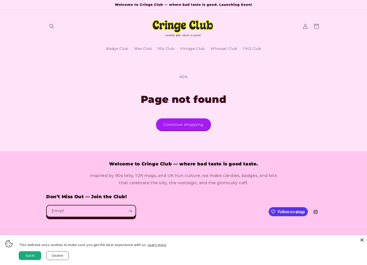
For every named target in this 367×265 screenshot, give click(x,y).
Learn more (157, 244)
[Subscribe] (130, 211)
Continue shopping (183, 124)
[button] (51, 26)
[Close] (362, 239)
